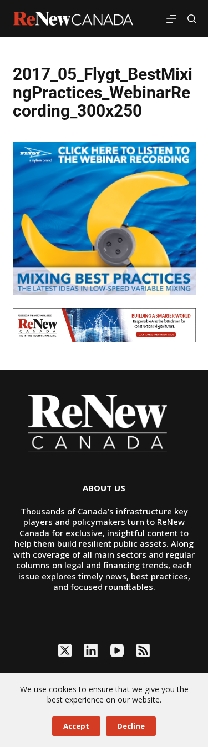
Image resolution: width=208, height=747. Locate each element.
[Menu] (171, 19)
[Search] (191, 18)
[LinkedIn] (91, 650)
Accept (76, 726)
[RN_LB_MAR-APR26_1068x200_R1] (104, 324)
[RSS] (143, 650)
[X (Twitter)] (65, 650)
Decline (131, 726)
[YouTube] (117, 650)
